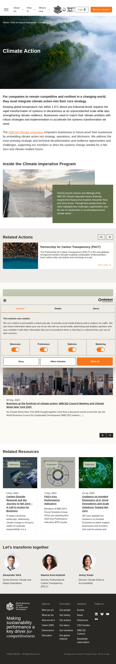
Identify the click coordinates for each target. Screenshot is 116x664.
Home (6, 22)
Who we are (48, 610)
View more (103, 265)
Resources (82, 620)
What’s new (42, 9)
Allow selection (58, 361)
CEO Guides (83, 625)
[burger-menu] (6, 10)
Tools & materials (57, 9)
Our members (66, 630)
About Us (17, 9)
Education (47, 635)
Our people (65, 610)
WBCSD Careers (81, 632)
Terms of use (103, 654)
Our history (64, 615)
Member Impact (71, 9)
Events (80, 610)
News (80, 615)
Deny (21, 361)
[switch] (44, 349)
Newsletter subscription (83, 640)
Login (80, 9)
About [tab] (96, 308)
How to (29, 9)
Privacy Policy (90, 654)
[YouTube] (107, 614)
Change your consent (73, 654)
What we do (48, 615)
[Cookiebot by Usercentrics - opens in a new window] (100, 300)
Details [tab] (58, 308)
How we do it (48, 620)
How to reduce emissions (23, 22)
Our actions (65, 620)
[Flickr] (96, 619)
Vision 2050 (48, 625)
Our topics (64, 625)
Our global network (64, 637)
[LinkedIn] (96, 614)
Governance (48, 630)
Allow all (95, 361)
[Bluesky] (102, 614)
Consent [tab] (20, 308)
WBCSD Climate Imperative (25, 132)
